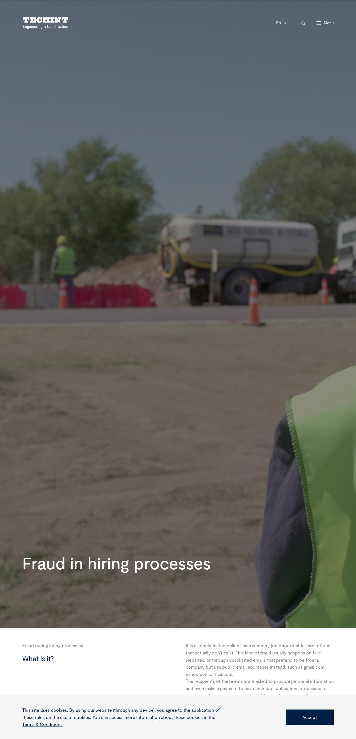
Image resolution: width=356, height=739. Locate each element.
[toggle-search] (303, 23)
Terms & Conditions (42, 724)
